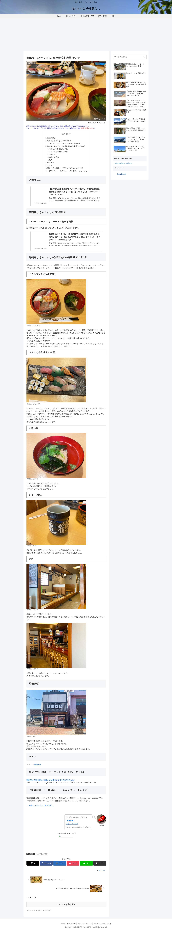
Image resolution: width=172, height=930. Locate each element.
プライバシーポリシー (84, 924)
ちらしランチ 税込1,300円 (58, 149)
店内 (50, 160)
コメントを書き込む (66, 904)
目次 (63, 134)
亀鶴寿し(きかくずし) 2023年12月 (59, 141)
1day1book (121, 174)
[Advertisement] (86, 34)
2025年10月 (51, 138)
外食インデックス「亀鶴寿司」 (41, 805)
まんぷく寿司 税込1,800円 (58, 152)
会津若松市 (32, 854)
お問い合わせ (71, 924)
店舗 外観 (50, 162)
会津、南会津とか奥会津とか (123, 163)
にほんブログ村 (72, 824)
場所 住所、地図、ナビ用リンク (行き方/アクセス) (65, 168)
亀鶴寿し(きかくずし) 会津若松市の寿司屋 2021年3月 (66, 146)
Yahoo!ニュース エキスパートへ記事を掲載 (64, 143)
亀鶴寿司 (37, 765)
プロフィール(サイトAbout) (102, 924)
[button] (99, 863)
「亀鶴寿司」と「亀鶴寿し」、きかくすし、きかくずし (67, 171)
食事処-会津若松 (42, 854)
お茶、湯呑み (54, 157)
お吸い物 (52, 154)
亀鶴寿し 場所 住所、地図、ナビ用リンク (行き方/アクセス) (50, 780)
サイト (49, 165)
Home (63, 924)
